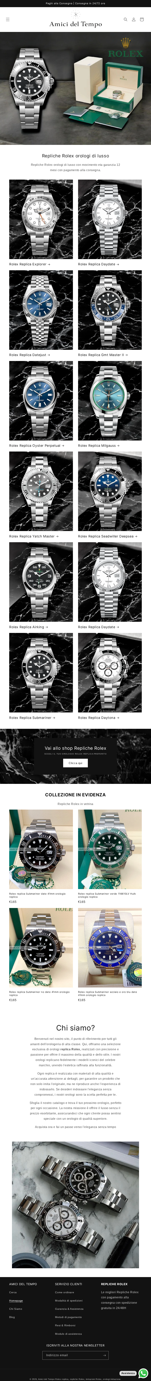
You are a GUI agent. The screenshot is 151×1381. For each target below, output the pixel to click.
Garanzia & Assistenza (69, 1308)
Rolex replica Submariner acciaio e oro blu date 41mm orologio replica (107, 993)
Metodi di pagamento (68, 1317)
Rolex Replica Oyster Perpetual (34, 445)
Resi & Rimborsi (65, 1325)
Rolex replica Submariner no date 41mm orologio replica (39, 993)
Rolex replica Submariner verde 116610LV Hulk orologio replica (107, 895)
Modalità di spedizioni (68, 1300)
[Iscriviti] (104, 1355)
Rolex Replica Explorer (27, 264)
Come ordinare (64, 1292)
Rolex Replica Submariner (30, 718)
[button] (8, 19)
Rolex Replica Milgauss (97, 445)
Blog (12, 1317)
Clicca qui (75, 763)
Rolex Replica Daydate (96, 264)
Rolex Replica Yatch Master (32, 536)
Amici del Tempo (46, 1379)
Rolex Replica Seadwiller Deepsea (106, 536)
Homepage (16, 1300)
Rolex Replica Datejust (27, 355)
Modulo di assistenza (68, 1333)
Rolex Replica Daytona (96, 718)
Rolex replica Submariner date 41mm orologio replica (37, 895)
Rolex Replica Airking (26, 627)
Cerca (13, 1292)
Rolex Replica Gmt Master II (101, 355)
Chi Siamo (15, 1308)
